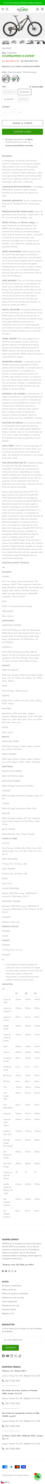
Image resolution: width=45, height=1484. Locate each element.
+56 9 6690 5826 (12, 1448)
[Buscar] (8, 9)
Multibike (10, 1475)
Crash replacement (9, 1301)
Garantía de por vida (10, 1305)
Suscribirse (10, 1347)
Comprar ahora (22, 131)
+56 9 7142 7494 (12, 1380)
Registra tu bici (8, 1313)
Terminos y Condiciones (11, 1285)
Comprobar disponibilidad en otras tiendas (19, 145)
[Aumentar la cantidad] (19, 112)
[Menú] (3, 9)
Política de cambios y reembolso (15, 1293)
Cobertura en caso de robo (13, 1297)
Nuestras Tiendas (9, 1309)
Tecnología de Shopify (21, 1475)
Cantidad (6, 106)
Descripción (7, 155)
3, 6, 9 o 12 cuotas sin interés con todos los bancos (22, 2)
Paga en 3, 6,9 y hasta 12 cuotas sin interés (21, 66)
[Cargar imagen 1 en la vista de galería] (22, 26)
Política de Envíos (9, 1289)
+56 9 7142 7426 (12, 1403)
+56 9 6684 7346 (12, 1426)
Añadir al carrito (22, 123)
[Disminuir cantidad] (5, 112)
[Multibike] (22, 9)
